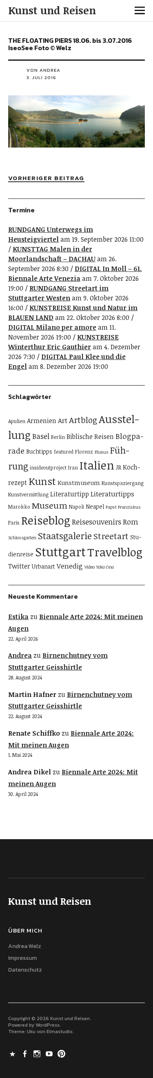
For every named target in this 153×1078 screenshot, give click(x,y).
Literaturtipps (112, 493)
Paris (14, 522)
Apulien (16, 421)
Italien (97, 465)
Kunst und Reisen (52, 10)
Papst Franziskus (123, 507)
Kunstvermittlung (28, 494)
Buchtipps (39, 451)
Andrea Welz (24, 946)
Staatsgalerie (65, 535)
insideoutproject (48, 467)
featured (63, 451)
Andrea (20, 655)
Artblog (83, 419)
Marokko (19, 506)
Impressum (22, 958)
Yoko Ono (105, 567)
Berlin (58, 437)
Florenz (84, 451)
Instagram (38, 1053)
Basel (40, 436)
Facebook (26, 1053)
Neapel (95, 506)
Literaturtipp (69, 493)
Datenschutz (25, 970)
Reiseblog (45, 520)
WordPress (47, 1025)
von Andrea (43, 70)
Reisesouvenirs (96, 522)
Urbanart (43, 566)
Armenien (41, 420)
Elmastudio (60, 1031)
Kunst (42, 481)
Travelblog (114, 552)
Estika (18, 616)
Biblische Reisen (90, 436)
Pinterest (62, 1053)
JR (118, 467)
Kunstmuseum (79, 482)
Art (62, 420)
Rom (130, 522)
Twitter (19, 566)
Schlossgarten (22, 537)
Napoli (76, 506)
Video (89, 567)
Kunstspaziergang (123, 483)
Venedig (70, 566)
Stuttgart (60, 551)
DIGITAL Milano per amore (52, 327)
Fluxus (102, 452)
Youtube (50, 1053)
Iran (73, 467)
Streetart (111, 536)
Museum (49, 505)
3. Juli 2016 (41, 77)
